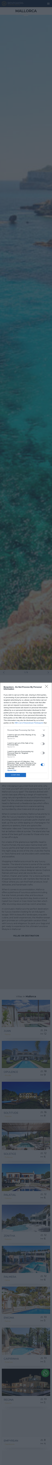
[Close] (47, 687)
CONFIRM (15, 775)
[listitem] (26, 730)
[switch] (43, 735)
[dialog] (26, 733)
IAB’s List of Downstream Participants (29, 723)
